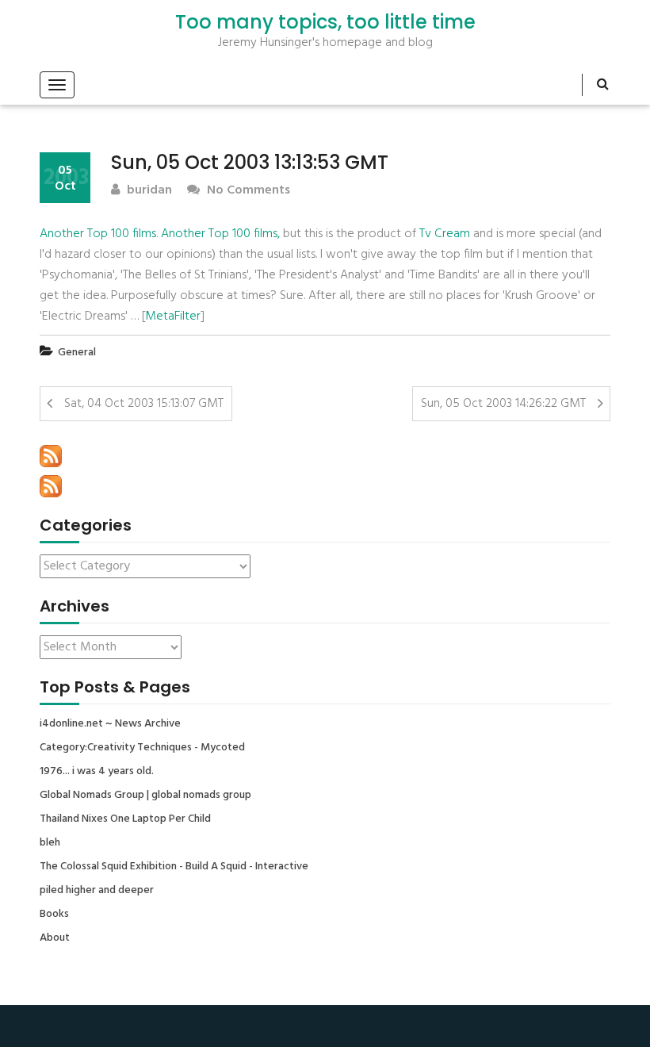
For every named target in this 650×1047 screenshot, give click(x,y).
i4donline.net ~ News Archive (110, 724)
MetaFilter (173, 316)
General (77, 352)
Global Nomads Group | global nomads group (145, 795)
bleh (50, 843)
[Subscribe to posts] (51, 456)
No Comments (247, 191)
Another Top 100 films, (220, 234)
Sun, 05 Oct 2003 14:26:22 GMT (503, 403)
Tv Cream (444, 234)
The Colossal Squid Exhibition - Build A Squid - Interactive (174, 867)
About (55, 938)
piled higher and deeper (97, 891)
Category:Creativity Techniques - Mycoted (142, 748)
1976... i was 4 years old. (97, 772)
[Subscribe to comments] (51, 486)
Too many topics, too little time (325, 22)
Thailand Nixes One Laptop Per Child (125, 819)
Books (54, 914)
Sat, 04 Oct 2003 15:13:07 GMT (144, 403)
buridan (148, 191)
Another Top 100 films (98, 234)
